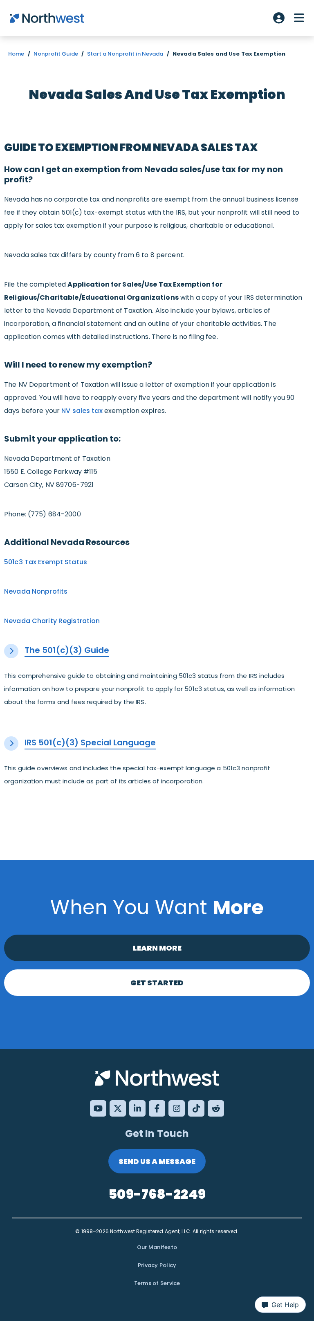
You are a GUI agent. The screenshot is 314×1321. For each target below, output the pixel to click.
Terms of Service (157, 1283)
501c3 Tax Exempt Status (45, 562)
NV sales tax (82, 410)
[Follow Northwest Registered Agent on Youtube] (98, 1108)
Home (16, 54)
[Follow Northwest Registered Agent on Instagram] (176, 1108)
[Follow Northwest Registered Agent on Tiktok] (196, 1108)
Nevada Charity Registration (52, 621)
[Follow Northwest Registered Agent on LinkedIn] (137, 1108)
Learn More (157, 948)
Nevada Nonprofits (35, 591)
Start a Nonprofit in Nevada (125, 54)
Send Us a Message (157, 1161)
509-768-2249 (157, 1194)
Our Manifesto (157, 1247)
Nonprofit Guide (56, 54)
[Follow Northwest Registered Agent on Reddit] (216, 1108)
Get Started (157, 983)
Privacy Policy (157, 1265)
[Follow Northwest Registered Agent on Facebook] (157, 1108)
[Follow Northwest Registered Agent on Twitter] (118, 1108)
